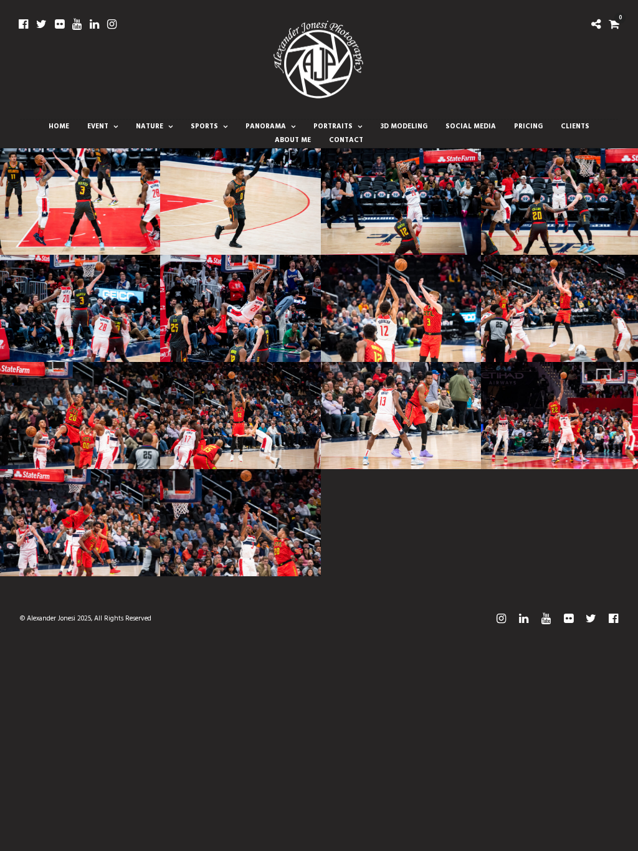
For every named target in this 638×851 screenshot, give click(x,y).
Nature (149, 126)
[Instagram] (112, 24)
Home (59, 126)
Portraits (333, 126)
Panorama (265, 126)
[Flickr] (59, 24)
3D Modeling (403, 126)
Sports (204, 126)
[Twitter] (41, 24)
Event (97, 126)
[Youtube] (77, 24)
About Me (293, 140)
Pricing (528, 126)
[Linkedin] (94, 24)
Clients (575, 126)
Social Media (470, 126)
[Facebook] (23, 24)
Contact (346, 140)
